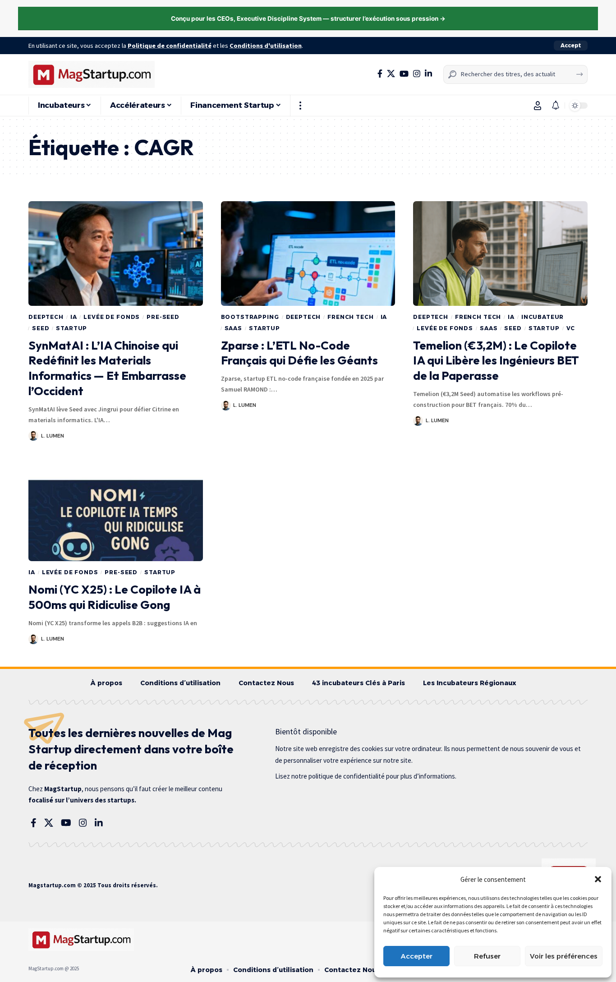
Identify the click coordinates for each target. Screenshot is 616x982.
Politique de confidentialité (169, 45)
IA (73, 317)
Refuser (487, 956)
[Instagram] (417, 74)
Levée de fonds (111, 317)
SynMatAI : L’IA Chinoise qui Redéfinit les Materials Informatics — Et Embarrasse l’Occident (107, 368)
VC (570, 328)
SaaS (233, 328)
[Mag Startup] (91, 74)
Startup (71, 328)
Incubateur (542, 317)
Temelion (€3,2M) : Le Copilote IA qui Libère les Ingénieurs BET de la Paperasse (496, 360)
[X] (391, 74)
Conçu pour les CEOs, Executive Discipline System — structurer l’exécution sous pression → (308, 18)
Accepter (416, 956)
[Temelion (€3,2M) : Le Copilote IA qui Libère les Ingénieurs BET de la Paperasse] (500, 253)
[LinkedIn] (428, 74)
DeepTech (46, 317)
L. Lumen (52, 436)
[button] (597, 879)
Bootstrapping (250, 317)
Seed (40, 328)
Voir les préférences (564, 956)
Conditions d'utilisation (266, 45)
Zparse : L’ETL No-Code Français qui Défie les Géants (299, 353)
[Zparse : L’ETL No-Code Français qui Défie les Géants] (308, 253)
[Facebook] (380, 74)
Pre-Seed (163, 317)
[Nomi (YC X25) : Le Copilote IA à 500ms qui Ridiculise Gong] (115, 508)
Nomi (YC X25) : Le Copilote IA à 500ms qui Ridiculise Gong (114, 597)
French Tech (350, 317)
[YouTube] (404, 74)
